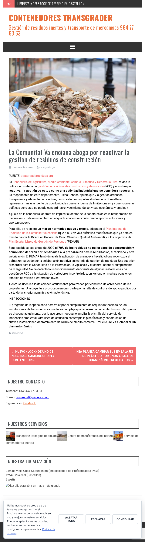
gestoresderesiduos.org (37, 176)
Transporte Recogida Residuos (36, 436)
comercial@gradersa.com (32, 397)
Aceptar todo (71, 519)
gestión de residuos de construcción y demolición (71, 186)
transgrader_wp (47, 167)
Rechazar (98, 519)
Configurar (125, 519)
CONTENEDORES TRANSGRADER (61, 17)
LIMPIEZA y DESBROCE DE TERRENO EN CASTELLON (50, 3)
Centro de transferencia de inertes (90, 436)
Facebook (29, 403)
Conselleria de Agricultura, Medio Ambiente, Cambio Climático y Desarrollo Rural (65, 182)
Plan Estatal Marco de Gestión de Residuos (37, 241)
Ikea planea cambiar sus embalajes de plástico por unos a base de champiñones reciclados (104, 356)
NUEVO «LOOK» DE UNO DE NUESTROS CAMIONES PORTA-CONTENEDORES (34, 356)
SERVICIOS (17, 333)
